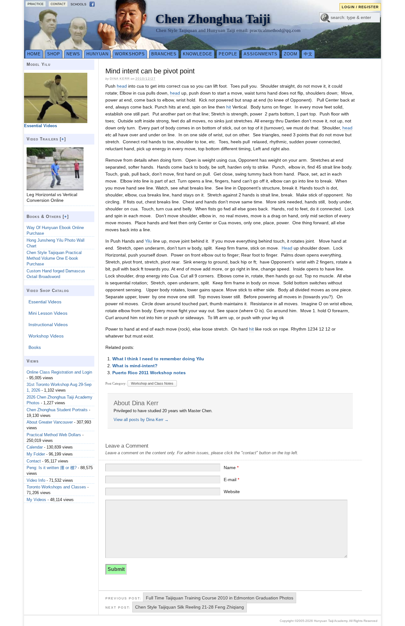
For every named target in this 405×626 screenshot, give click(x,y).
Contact (58, 4)
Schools (78, 4)
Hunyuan (97, 54)
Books (34, 347)
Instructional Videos (48, 324)
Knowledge (197, 54)
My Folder (36, 454)
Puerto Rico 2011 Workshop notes (149, 372)
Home (34, 54)
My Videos (36, 499)
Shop (53, 54)
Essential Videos (44, 301)
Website (232, 491)
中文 (308, 54)
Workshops (130, 54)
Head (287, 248)
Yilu (148, 241)
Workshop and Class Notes (152, 383)
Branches (164, 54)
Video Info (36, 480)
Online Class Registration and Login (59, 372)
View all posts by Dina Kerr (141, 419)
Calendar (35, 447)
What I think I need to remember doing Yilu (158, 358)
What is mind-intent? (135, 365)
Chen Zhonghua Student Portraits (57, 409)
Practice (36, 4)
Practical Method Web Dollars (54, 434)
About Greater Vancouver (50, 422)
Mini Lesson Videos (47, 313)
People (228, 54)
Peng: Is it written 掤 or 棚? (52, 467)
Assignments (260, 54)
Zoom (290, 54)
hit (228, 106)
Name (231, 467)
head (122, 86)
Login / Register (360, 7)
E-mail (231, 479)
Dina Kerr (120, 78)
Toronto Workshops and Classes (56, 487)
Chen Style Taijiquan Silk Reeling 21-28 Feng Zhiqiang (189, 607)
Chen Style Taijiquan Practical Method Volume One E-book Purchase (54, 258)
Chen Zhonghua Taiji (212, 19)
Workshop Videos (46, 335)
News (73, 54)
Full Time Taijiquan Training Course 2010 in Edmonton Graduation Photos (219, 597)
